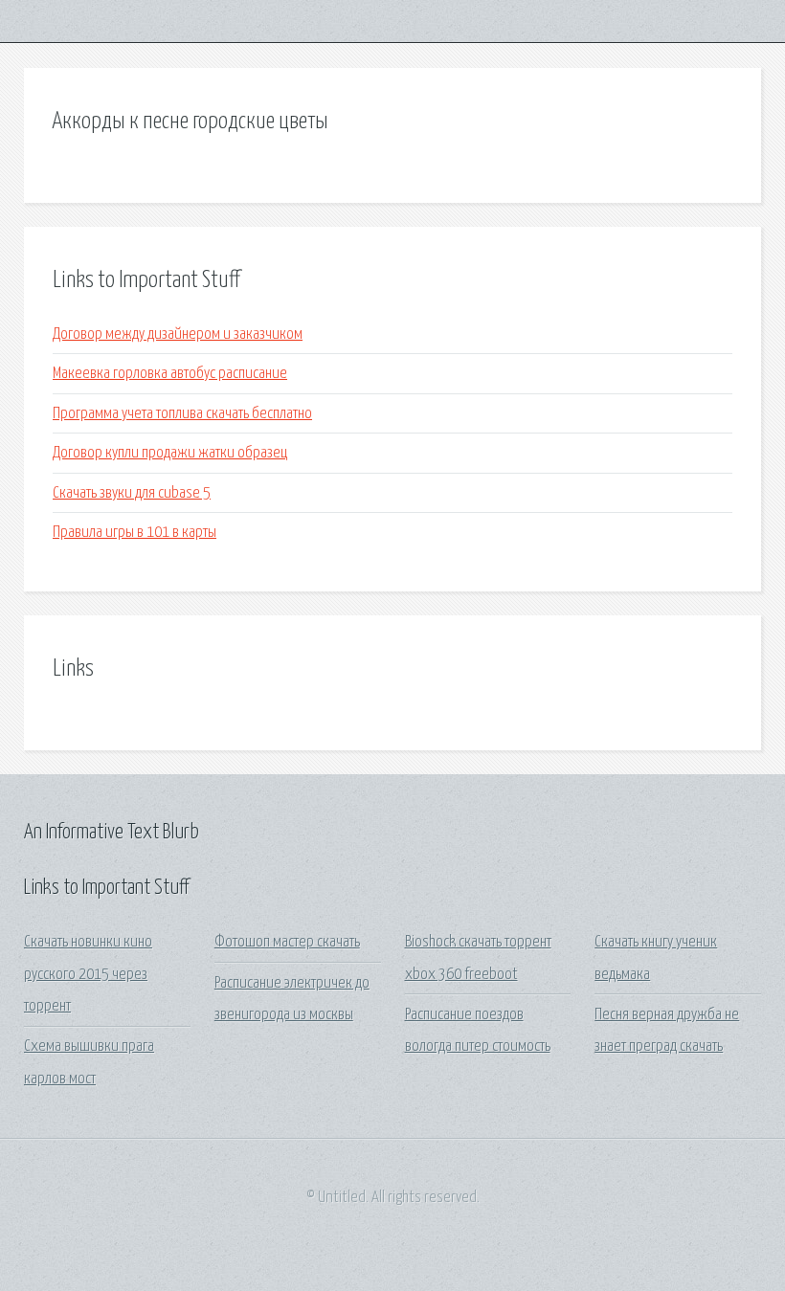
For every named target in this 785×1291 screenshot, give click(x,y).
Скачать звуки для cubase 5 (132, 493)
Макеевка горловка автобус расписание (170, 374)
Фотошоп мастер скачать (287, 942)
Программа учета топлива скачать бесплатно (182, 414)
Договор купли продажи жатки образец (170, 453)
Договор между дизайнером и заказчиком (178, 334)
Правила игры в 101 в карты (134, 532)
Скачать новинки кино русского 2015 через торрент (88, 974)
